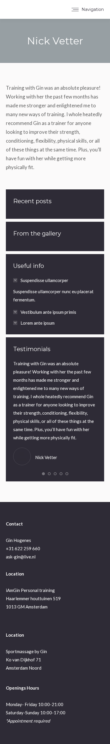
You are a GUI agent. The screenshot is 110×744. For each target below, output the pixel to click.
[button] (43, 473)
